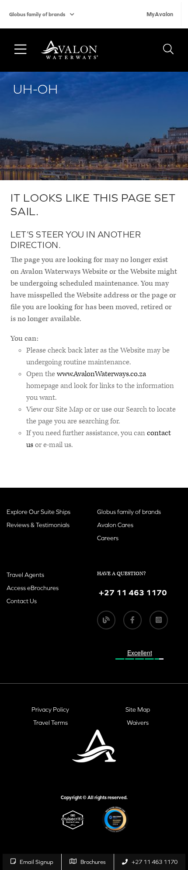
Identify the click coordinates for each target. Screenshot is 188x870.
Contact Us (22, 600)
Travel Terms (50, 722)
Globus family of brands (37, 14)
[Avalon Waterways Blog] (106, 620)
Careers (107, 538)
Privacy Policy (50, 709)
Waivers (138, 722)
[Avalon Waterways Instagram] (159, 620)
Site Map (137, 709)
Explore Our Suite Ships (38, 511)
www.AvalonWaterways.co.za (101, 374)
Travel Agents (25, 574)
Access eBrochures (33, 587)
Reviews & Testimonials (38, 524)
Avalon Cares (115, 524)
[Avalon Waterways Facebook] (132, 620)
